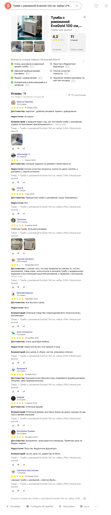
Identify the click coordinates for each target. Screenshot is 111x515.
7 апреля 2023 (31, 403)
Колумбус (15, 506)
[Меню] (106, 6)
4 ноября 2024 (31, 108)
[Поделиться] (85, 17)
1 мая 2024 (29, 194)
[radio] (13, 148)
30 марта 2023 (31, 437)
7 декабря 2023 (31, 299)
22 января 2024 (31, 476)
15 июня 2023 (30, 374)
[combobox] (42, 6)
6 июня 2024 (30, 160)
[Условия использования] (83, 61)
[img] (17, 108)
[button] (16, 46)
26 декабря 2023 (32, 265)
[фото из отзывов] (17, 140)
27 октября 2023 (32, 338)
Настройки (68, 506)
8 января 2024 (31, 225)
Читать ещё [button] (60, 124)
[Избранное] (96, 6)
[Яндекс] (8, 6)
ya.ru (86, 506)
